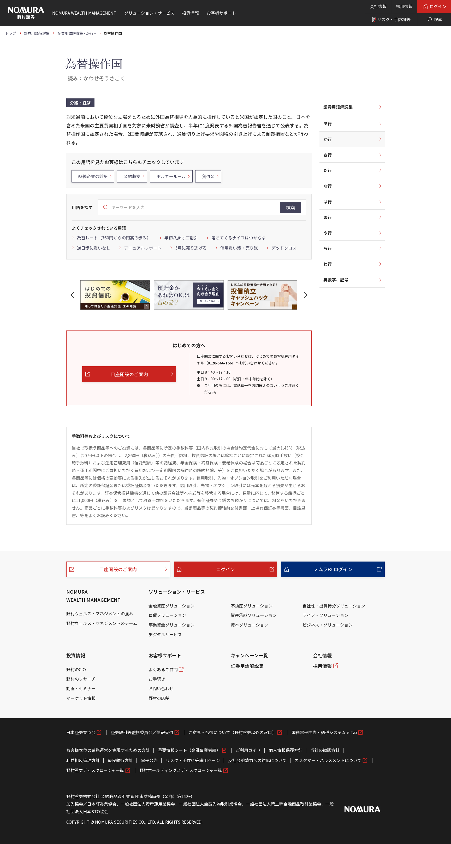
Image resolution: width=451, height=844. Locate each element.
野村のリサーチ (81, 679)
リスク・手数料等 (394, 19)
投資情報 (75, 655)
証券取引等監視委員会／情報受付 (142, 732)
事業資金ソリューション (171, 625)
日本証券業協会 (81, 732)
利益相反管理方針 (83, 760)
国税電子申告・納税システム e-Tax (324, 732)
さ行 (327, 155)
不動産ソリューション (251, 606)
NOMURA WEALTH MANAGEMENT (93, 595)
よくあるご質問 (163, 669)
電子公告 (149, 760)
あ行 (327, 123)
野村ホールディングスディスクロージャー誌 (180, 770)
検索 (290, 207)
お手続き (157, 679)
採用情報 (404, 6)
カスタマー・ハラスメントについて (328, 760)
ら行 (327, 248)
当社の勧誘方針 (325, 750)
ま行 (327, 217)
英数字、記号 (335, 279)
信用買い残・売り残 (239, 248)
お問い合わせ (161, 688)
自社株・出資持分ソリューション (333, 606)
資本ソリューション (249, 625)
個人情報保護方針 (285, 750)
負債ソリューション (167, 615)
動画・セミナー (81, 688)
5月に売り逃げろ (191, 248)
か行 (327, 139)
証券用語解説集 (338, 107)
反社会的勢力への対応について (257, 760)
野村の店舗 (159, 698)
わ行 (327, 264)
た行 (327, 170)
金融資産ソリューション (171, 606)
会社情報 (378, 6)
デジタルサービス (165, 634)
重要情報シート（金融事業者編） (189, 750)
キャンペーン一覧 (249, 655)
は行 (327, 201)
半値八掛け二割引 (181, 237)
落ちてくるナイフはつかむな (238, 237)
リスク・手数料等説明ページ (193, 760)
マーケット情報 (81, 698)
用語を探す (82, 207)
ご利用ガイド (248, 750)
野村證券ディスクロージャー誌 (95, 770)
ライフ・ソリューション (325, 615)
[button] (73, 295)
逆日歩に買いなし (93, 248)
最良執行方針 (120, 760)
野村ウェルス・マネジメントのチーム (101, 623)
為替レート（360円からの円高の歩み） (114, 237)
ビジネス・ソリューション (327, 625)
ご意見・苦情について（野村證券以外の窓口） (232, 732)
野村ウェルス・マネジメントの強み (99, 613)
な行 (327, 186)
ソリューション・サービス (177, 591)
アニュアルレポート (143, 248)
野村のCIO (76, 669)
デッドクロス (283, 248)
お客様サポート (165, 655)
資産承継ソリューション (254, 615)
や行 (327, 233)
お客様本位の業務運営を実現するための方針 (108, 750)
